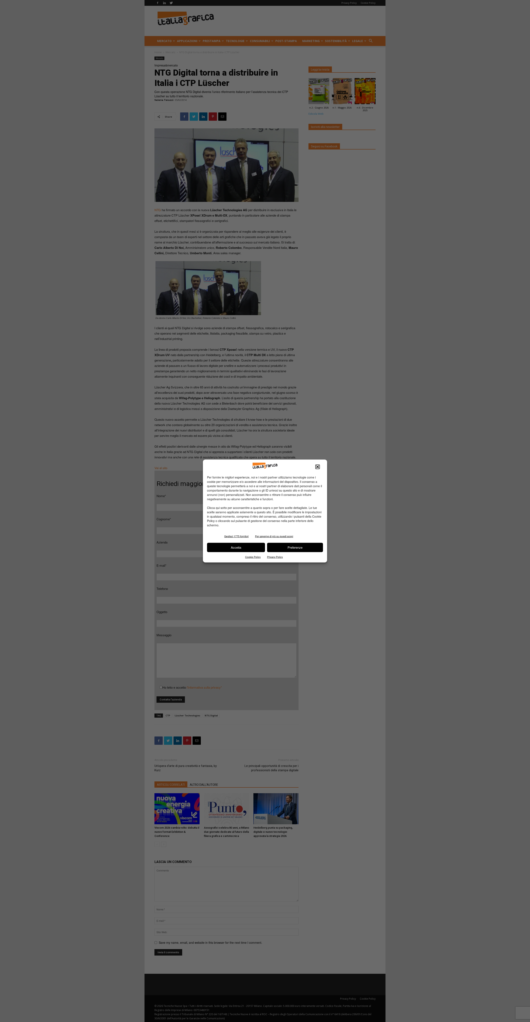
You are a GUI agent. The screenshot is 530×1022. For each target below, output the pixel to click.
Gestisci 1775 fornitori (236, 536)
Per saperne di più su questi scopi (274, 536)
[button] (318, 467)
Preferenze (295, 547)
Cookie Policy (253, 556)
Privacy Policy (275, 556)
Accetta (236, 547)
